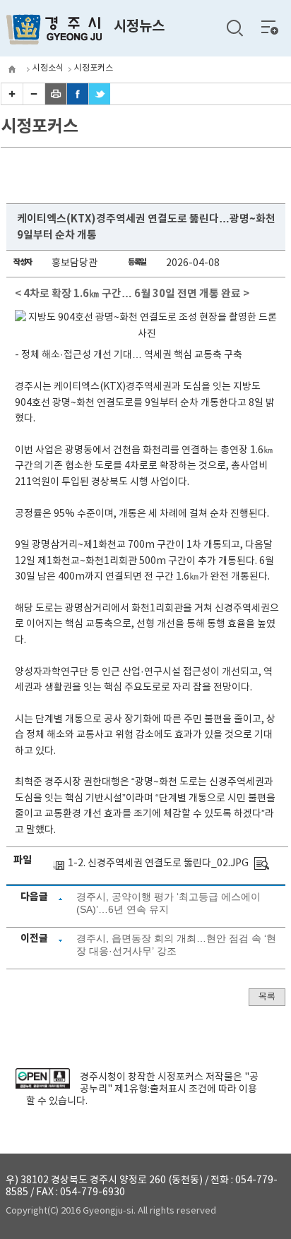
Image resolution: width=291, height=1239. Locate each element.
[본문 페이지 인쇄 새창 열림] (55, 101)
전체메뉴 (270, 26)
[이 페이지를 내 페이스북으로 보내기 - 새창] (77, 101)
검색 (234, 28)
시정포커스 (93, 68)
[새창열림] (43, 1085)
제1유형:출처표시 (150, 1089)
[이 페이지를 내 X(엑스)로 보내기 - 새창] (99, 101)
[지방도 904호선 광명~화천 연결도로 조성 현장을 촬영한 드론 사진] (261, 863)
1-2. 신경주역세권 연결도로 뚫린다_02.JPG (158, 863)
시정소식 (48, 68)
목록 (267, 997)
